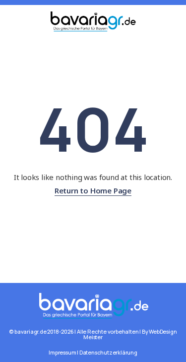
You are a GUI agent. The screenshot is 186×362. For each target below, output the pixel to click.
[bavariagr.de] (93, 305)
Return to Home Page (93, 190)
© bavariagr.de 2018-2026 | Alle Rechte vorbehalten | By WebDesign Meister (93, 334)
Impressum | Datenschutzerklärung (93, 352)
